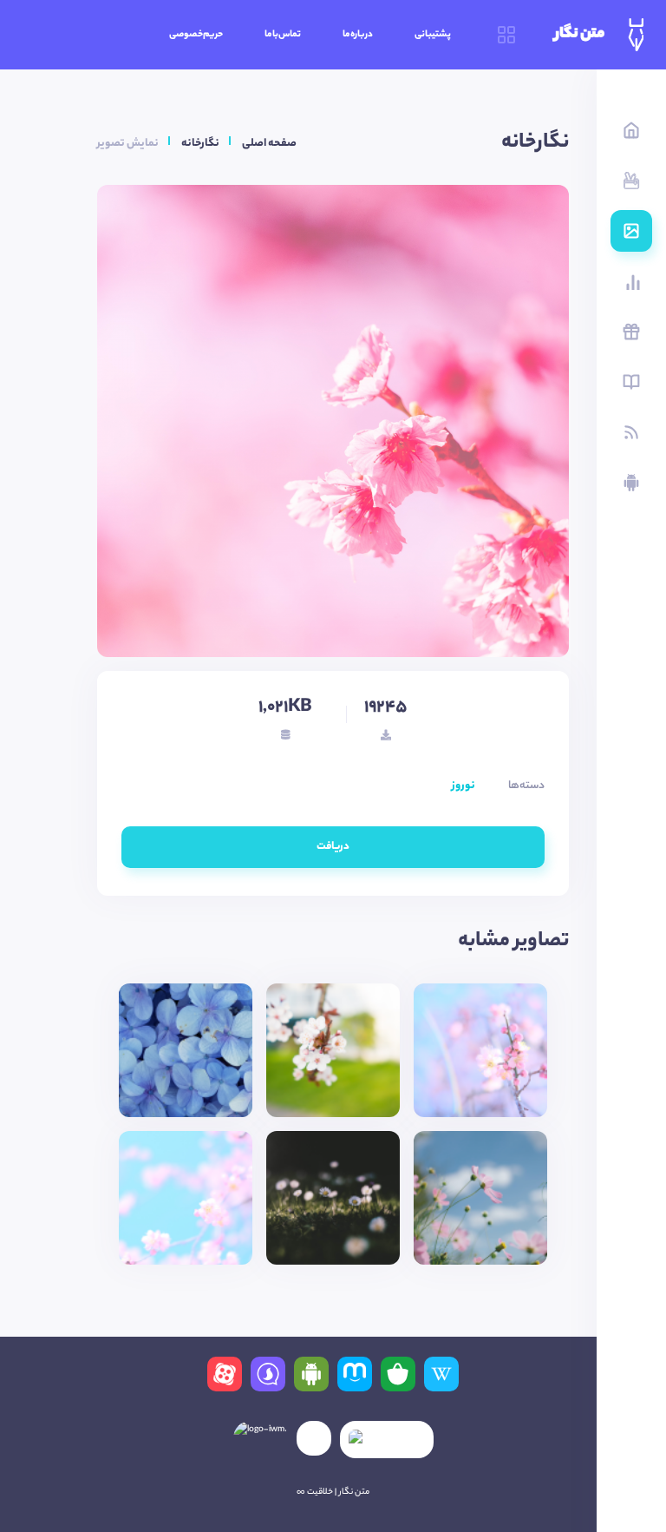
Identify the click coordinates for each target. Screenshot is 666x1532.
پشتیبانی (433, 35)
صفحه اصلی (269, 144)
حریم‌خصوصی (196, 35)
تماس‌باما (282, 35)
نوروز (463, 786)
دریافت (333, 847)
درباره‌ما (358, 35)
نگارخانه (200, 144)
